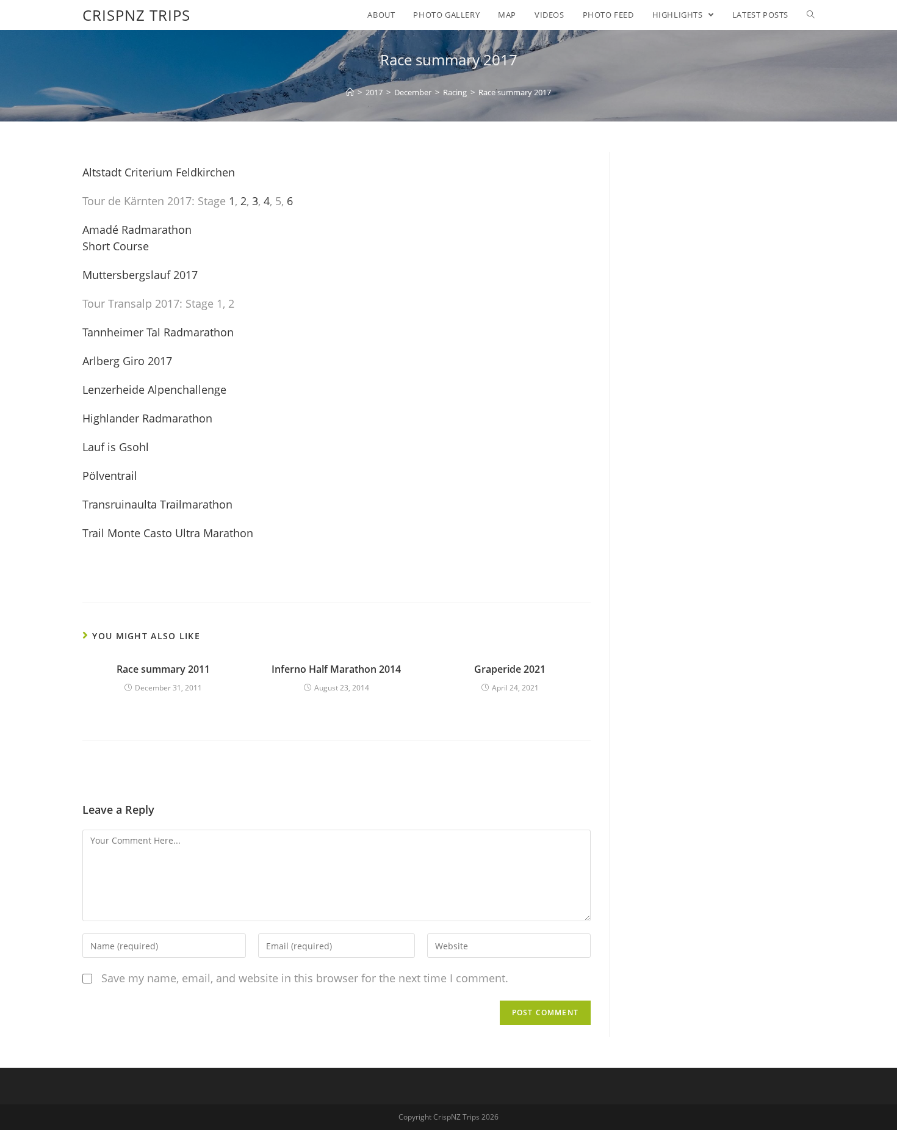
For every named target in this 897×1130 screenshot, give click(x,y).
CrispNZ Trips (136, 15)
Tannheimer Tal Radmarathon (158, 332)
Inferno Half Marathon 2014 (336, 669)
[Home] (350, 92)
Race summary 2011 (163, 669)
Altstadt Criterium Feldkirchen (158, 172)
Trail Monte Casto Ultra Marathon (167, 533)
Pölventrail (109, 475)
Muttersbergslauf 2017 (140, 274)
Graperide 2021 (510, 669)
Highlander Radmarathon (147, 418)
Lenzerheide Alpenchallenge (154, 389)
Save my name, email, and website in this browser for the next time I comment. (304, 978)
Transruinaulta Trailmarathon (157, 504)
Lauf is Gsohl (115, 447)
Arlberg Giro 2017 (127, 360)
